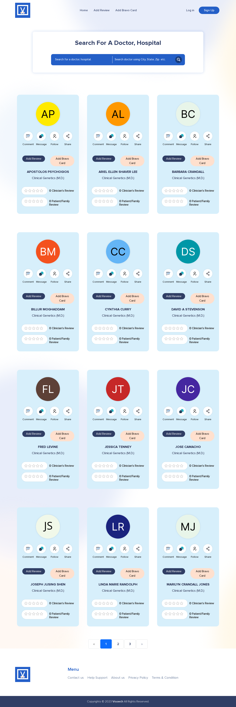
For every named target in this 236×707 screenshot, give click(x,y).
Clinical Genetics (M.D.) (48, 178)
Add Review (102, 10)
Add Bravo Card (126, 10)
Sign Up (209, 10)
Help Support (97, 678)
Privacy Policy (138, 678)
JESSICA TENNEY (118, 447)
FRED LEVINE (48, 447)
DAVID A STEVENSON (188, 309)
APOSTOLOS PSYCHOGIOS (48, 172)
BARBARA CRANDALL (188, 172)
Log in (190, 10)
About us (118, 678)
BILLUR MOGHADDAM (48, 309)
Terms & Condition (165, 678)
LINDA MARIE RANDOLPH (118, 584)
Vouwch (117, 701)
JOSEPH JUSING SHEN (48, 584)
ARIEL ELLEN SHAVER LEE (118, 172)
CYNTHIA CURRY (118, 309)
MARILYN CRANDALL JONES (188, 584)
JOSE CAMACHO (188, 447)
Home (84, 10)
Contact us (76, 678)
